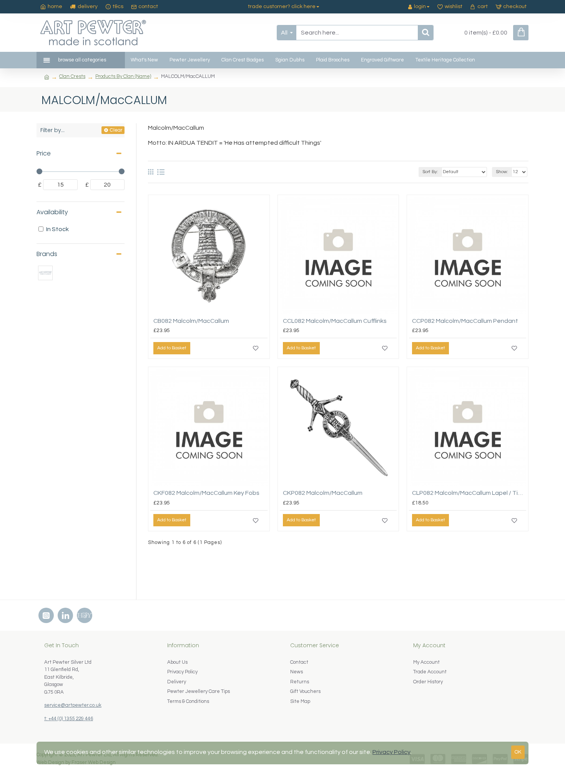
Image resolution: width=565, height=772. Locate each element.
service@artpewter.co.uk (72, 705)
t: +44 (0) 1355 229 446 (68, 718)
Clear (116, 130)
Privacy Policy (391, 752)
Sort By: (430, 171)
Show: (502, 171)
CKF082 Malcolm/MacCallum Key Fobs (206, 493)
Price (44, 153)
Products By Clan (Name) (123, 76)
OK (518, 752)
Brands (47, 254)
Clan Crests (72, 76)
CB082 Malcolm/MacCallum (191, 321)
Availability (52, 212)
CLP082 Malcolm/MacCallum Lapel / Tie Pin (469, 493)
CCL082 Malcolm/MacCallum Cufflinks (335, 321)
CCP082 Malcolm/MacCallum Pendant (465, 321)
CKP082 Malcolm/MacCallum (322, 493)
